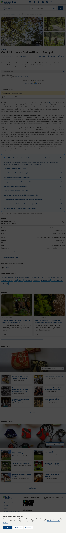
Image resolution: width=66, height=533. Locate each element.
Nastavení (28, 527)
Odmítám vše (18, 527)
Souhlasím (7, 527)
